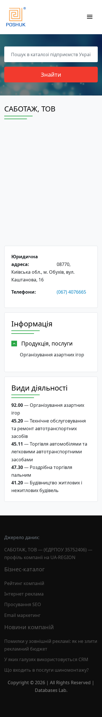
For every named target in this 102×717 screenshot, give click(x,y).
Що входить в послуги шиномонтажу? (46, 670)
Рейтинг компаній (24, 583)
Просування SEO (22, 604)
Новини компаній (29, 627)
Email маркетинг (22, 615)
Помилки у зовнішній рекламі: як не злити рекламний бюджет (50, 645)
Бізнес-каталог (24, 569)
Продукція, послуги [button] (47, 343)
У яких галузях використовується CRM (46, 659)
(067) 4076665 (71, 292)
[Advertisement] (51, 187)
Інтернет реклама (24, 594)
